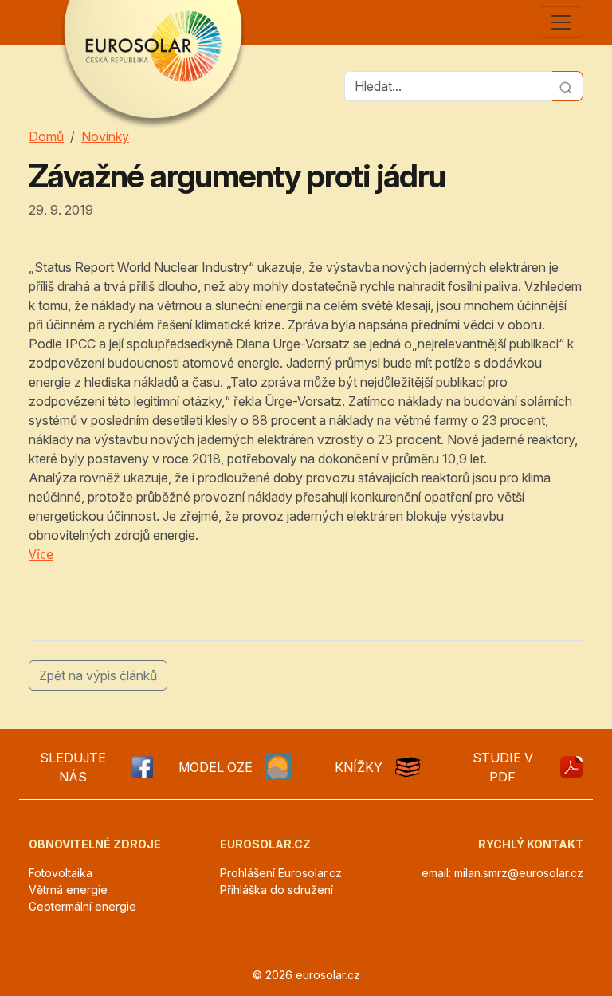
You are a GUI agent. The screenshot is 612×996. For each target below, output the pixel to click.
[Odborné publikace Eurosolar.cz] (408, 767)
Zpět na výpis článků (98, 675)
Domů (46, 136)
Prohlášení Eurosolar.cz (281, 873)
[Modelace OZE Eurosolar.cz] (278, 767)
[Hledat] (567, 86)
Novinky (105, 136)
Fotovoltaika (60, 873)
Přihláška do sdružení (276, 889)
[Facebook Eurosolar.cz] (141, 767)
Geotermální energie (82, 906)
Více (41, 554)
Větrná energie (68, 889)
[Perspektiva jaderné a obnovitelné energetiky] (571, 767)
